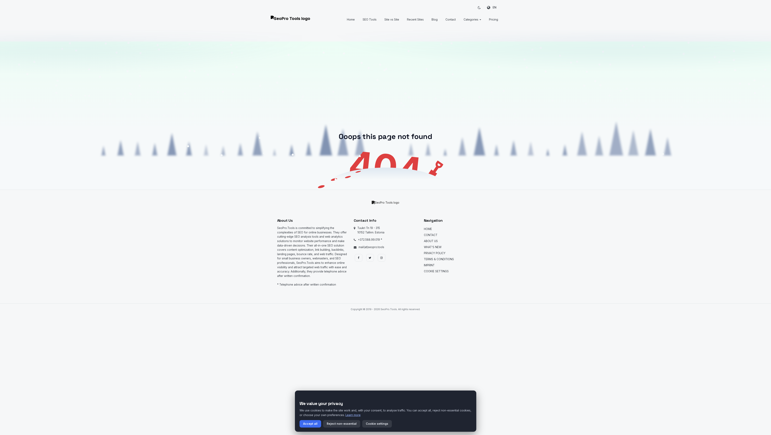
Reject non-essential (342, 423)
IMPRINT (429, 265)
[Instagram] (381, 258)
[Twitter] (370, 258)
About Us (431, 241)
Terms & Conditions (439, 259)
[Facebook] (358, 258)
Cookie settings (436, 271)
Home (351, 19)
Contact (450, 19)
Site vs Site (391, 19)
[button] (479, 7)
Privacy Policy (434, 253)
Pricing (493, 19)
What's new (432, 247)
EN (493, 7)
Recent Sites (415, 19)
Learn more (353, 415)
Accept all (310, 423)
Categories (471, 19)
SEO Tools (370, 19)
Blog (435, 19)
